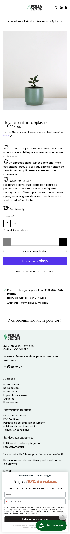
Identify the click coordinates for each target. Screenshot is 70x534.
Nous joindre (10, 402)
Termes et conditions (16, 430)
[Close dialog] (65, 474)
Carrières (8, 398)
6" (15, 223)
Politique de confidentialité (19, 426)
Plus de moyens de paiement (35, 271)
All (23, 21)
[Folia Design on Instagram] (8, 367)
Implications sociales (15, 395)
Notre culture (11, 384)
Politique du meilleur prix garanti (22, 443)
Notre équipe (11, 388)
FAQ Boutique (11, 419)
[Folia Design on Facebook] (4, 367)
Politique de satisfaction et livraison (24, 423)
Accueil (12, 21)
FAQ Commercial (13, 447)
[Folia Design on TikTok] (20, 367)
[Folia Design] (35, 8)
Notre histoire (11, 391)
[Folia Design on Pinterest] (16, 367)
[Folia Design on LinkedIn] (12, 367)
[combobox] (8, 501)
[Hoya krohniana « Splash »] (34, 70)
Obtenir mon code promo (35, 519)
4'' (7, 223)
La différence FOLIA (14, 415)
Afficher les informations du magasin (27, 302)
